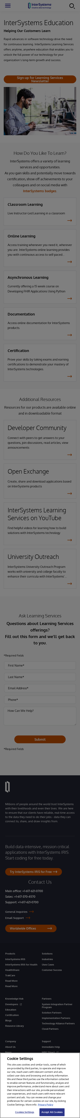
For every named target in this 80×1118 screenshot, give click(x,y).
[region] (40, 1085)
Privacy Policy (45, 1104)
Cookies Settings (24, 1112)
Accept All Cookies (52, 1112)
